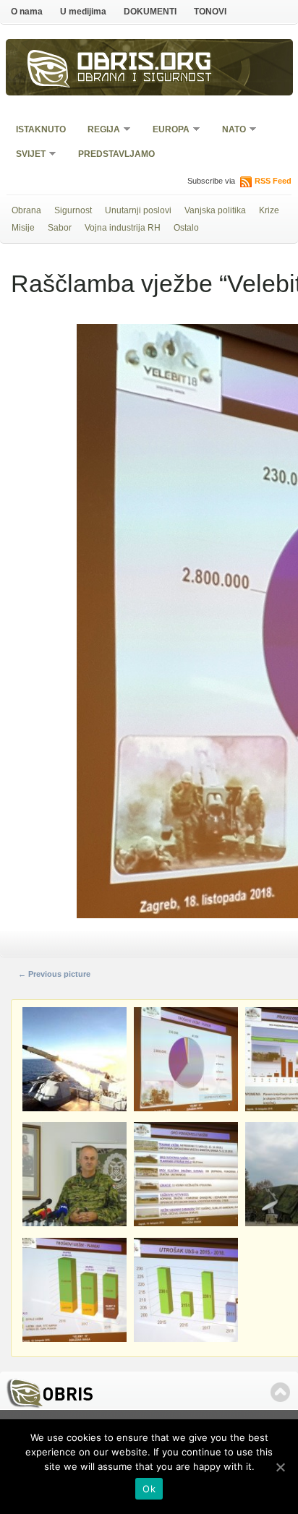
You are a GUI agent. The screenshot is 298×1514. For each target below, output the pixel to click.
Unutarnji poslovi (138, 210)
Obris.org (144, 64)
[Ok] (280, 1467)
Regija (99, 130)
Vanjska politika (215, 210)
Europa (166, 130)
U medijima (83, 12)
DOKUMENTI (150, 12)
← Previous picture (54, 974)
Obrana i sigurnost (145, 78)
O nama (27, 12)
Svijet (26, 155)
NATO (229, 130)
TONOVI (210, 12)
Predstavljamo (116, 154)
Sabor (60, 228)
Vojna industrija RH (123, 228)
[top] (280, 1392)
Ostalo (186, 228)
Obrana (26, 210)
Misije (23, 228)
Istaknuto (41, 129)
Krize (269, 210)
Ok (149, 1488)
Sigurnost (73, 210)
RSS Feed (273, 180)
